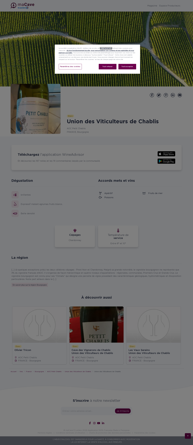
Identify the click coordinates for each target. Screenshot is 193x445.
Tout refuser (107, 66)
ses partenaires (106, 48)
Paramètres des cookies (70, 66)
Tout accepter (127, 66)
